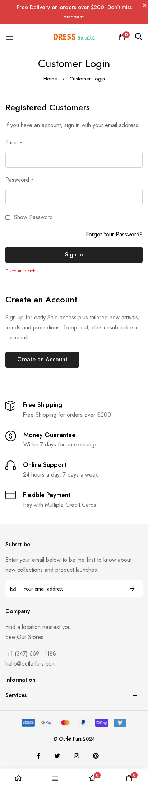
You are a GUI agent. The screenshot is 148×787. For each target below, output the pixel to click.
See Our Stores (24, 637)
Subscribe (132, 589)
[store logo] (74, 36)
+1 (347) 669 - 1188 (31, 653)
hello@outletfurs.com (30, 663)
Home (51, 79)
